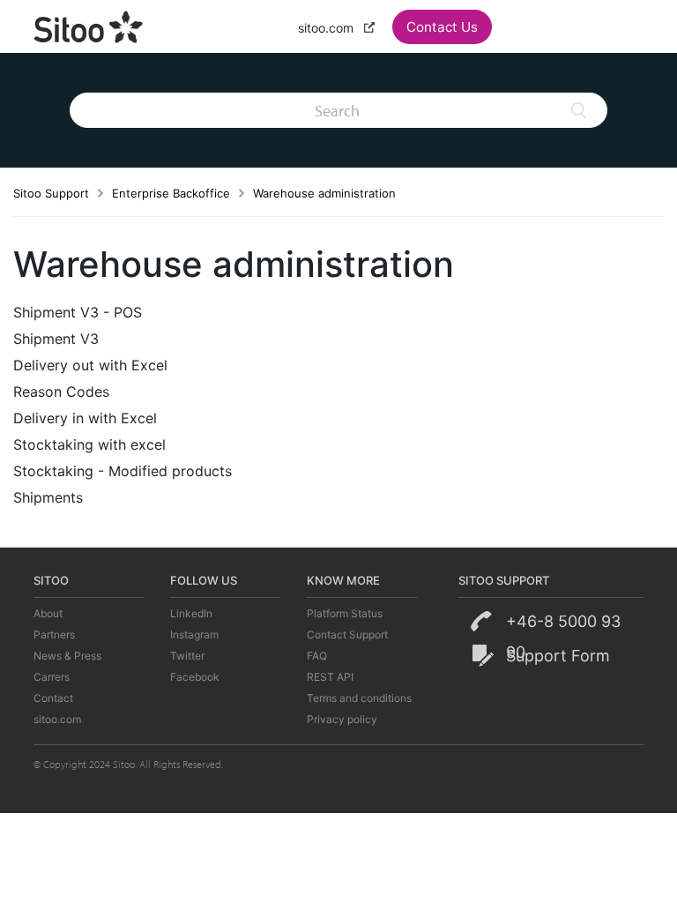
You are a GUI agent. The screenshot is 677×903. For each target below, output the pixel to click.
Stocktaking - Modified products (122, 471)
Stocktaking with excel (89, 444)
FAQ (317, 655)
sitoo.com (327, 27)
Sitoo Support (51, 193)
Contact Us (442, 27)
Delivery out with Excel (90, 365)
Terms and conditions (359, 698)
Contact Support (347, 634)
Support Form (558, 655)
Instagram (194, 634)
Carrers (51, 676)
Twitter (187, 655)
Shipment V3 (56, 338)
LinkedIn (191, 613)
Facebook (194, 676)
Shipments (48, 497)
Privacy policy (342, 719)
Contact (53, 698)
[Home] (89, 25)
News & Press (67, 655)
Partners (54, 634)
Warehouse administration (324, 193)
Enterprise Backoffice (171, 193)
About (48, 613)
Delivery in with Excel (85, 418)
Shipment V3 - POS (77, 312)
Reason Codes (61, 391)
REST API (330, 676)
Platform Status (345, 613)
